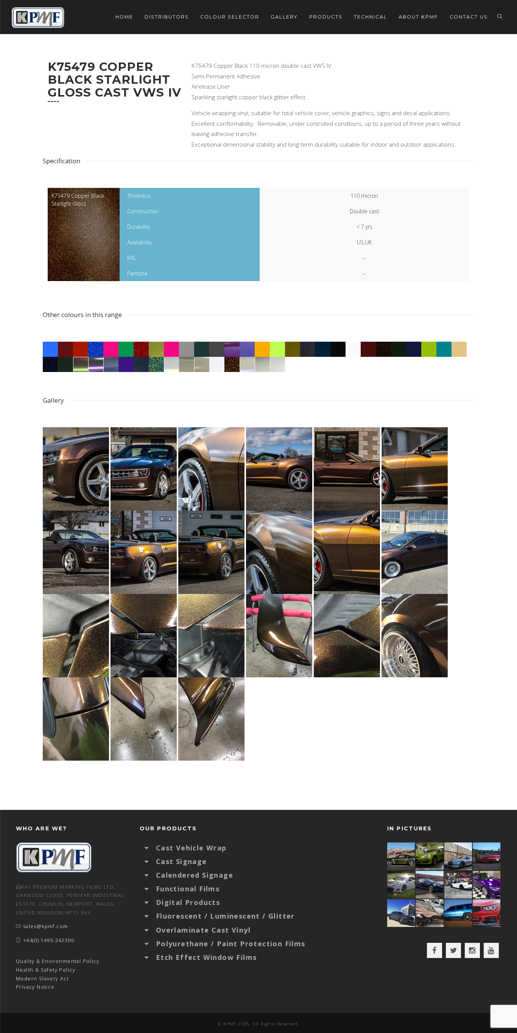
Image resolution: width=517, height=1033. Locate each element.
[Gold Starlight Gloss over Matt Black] (401, 856)
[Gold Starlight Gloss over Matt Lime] (430, 856)
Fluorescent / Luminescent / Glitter (225, 915)
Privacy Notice (35, 987)
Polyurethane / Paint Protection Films (230, 943)
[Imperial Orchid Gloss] (487, 884)
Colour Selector (229, 17)
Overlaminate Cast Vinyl (203, 930)
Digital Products (188, 902)
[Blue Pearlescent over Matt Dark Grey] (458, 856)
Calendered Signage (194, 875)
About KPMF (418, 17)
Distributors (167, 17)
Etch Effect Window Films (206, 957)
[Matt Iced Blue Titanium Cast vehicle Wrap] (458, 913)
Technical (370, 17)
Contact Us (469, 17)
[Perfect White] (458, 884)
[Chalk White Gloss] (401, 884)
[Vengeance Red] (487, 856)
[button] (150, 847)
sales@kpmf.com (45, 926)
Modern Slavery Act (42, 978)
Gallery (284, 17)
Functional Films (188, 888)
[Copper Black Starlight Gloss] (430, 913)
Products (326, 17)
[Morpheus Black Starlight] (401, 913)
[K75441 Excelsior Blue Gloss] (430, 884)
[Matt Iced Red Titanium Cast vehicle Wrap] (487, 913)
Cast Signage (181, 861)
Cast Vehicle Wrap (191, 847)
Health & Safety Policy (46, 970)
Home (124, 17)
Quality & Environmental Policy (57, 961)
